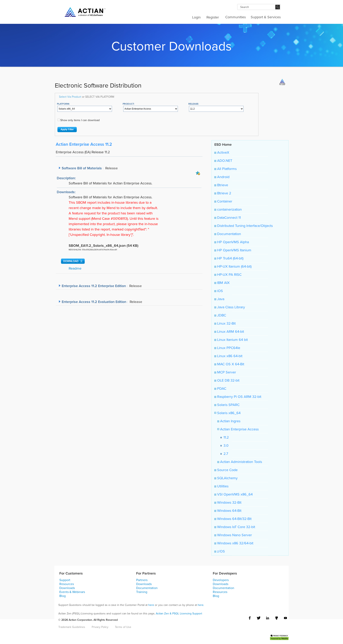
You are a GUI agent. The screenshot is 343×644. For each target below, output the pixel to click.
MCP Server (226, 372)
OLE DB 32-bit (227, 380)
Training (141, 592)
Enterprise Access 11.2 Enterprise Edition (94, 285)
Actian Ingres (229, 421)
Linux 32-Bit (226, 323)
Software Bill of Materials (82, 168)
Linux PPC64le (228, 347)
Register (212, 17)
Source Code (227, 469)
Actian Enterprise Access (239, 429)
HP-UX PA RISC (229, 274)
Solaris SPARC (228, 404)
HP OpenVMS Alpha (232, 242)
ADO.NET (224, 160)
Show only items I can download (80, 120)
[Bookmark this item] (197, 172)
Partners (141, 580)
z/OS (220, 551)
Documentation (228, 233)
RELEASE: (193, 103)
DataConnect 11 (228, 217)
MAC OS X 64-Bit (230, 364)
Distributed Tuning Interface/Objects (244, 225)
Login (196, 17)
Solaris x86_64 (228, 413)
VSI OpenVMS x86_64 (234, 494)
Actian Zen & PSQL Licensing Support (179, 613)
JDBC (221, 315)
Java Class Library (230, 307)
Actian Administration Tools (240, 461)
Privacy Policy (100, 627)
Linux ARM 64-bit (230, 331)
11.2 (225, 437)
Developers (221, 580)
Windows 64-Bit (228, 510)
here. (201, 605)
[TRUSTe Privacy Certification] (279, 636)
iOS (219, 290)
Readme (75, 268)
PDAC (221, 388)
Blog (62, 596)
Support (64, 580)
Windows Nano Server (234, 535)
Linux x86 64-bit (229, 356)
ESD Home (223, 144)
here (151, 605)
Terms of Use (123, 627)
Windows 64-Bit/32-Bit (233, 518)
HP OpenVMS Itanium (233, 250)
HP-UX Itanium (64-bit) (233, 266)
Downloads (67, 588)
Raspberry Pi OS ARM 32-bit (238, 396)
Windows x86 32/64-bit (234, 543)
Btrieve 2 (223, 193)
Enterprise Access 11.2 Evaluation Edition (94, 301)
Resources (66, 584)
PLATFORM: (63, 103)
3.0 (225, 445)
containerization (229, 209)
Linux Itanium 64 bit (232, 339)
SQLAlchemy (227, 478)
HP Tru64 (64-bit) (229, 258)
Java (220, 299)
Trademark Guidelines (71, 627)
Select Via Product (70, 96)
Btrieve (222, 185)
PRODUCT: (128, 103)
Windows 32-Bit (228, 502)
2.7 (225, 453)
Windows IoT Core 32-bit (235, 526)
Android (222, 176)
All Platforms (226, 168)
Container (224, 201)
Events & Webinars (72, 592)
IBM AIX (223, 282)
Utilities (222, 486)
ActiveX (222, 152)
